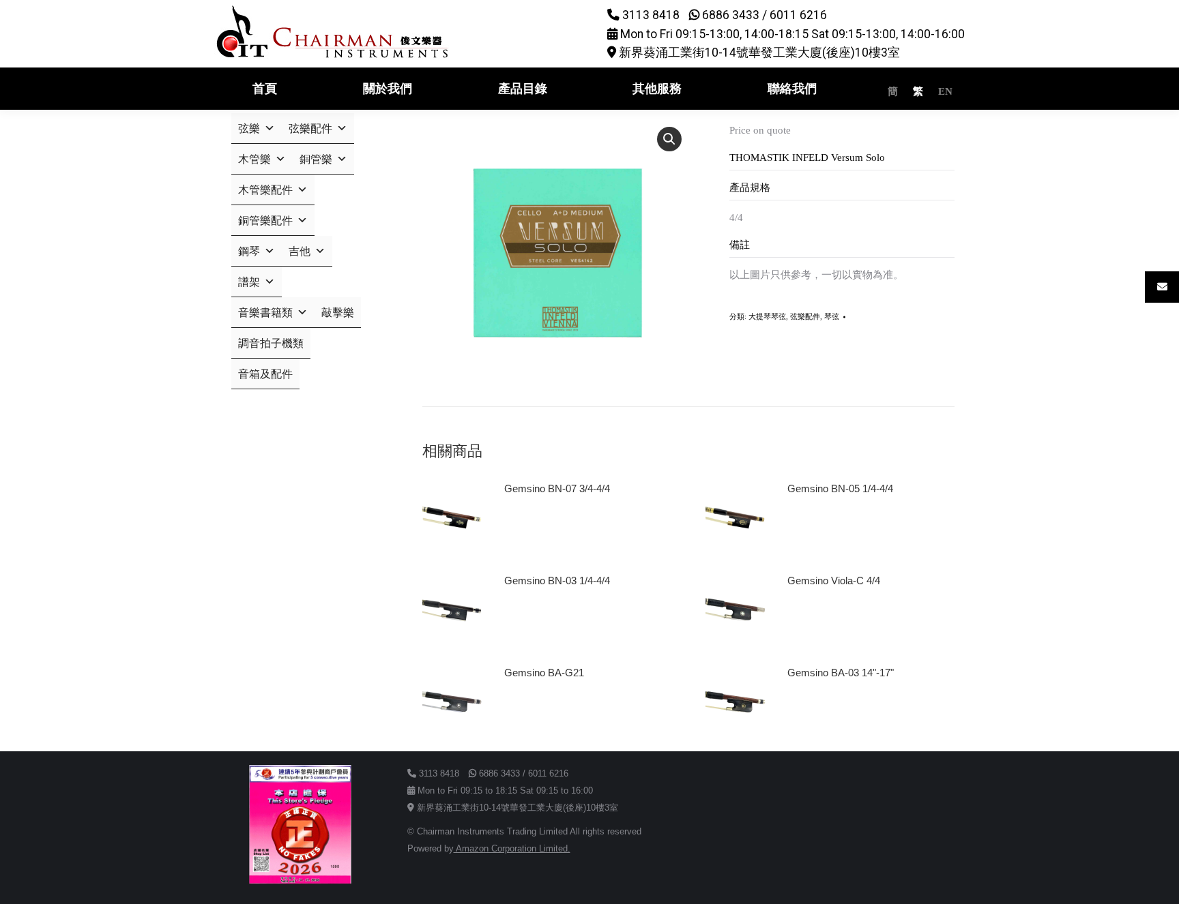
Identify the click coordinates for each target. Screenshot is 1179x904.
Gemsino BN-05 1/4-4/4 (840, 488)
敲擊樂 (337, 312)
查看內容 (530, 527)
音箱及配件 (265, 374)
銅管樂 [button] (316, 159)
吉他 (299, 251)
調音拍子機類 (271, 343)
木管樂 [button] (254, 159)
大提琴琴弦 (767, 316)
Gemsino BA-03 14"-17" (840, 672)
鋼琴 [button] (249, 251)
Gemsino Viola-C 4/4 (833, 580)
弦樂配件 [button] (310, 128)
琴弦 (831, 316)
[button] (669, 139)
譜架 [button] (249, 282)
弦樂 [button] (249, 128)
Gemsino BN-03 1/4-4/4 (557, 580)
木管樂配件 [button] (265, 190)
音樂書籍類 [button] (265, 312)
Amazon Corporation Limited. (512, 848)
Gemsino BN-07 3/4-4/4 (557, 488)
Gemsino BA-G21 (544, 672)
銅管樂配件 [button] (265, 220)
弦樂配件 (805, 316)
